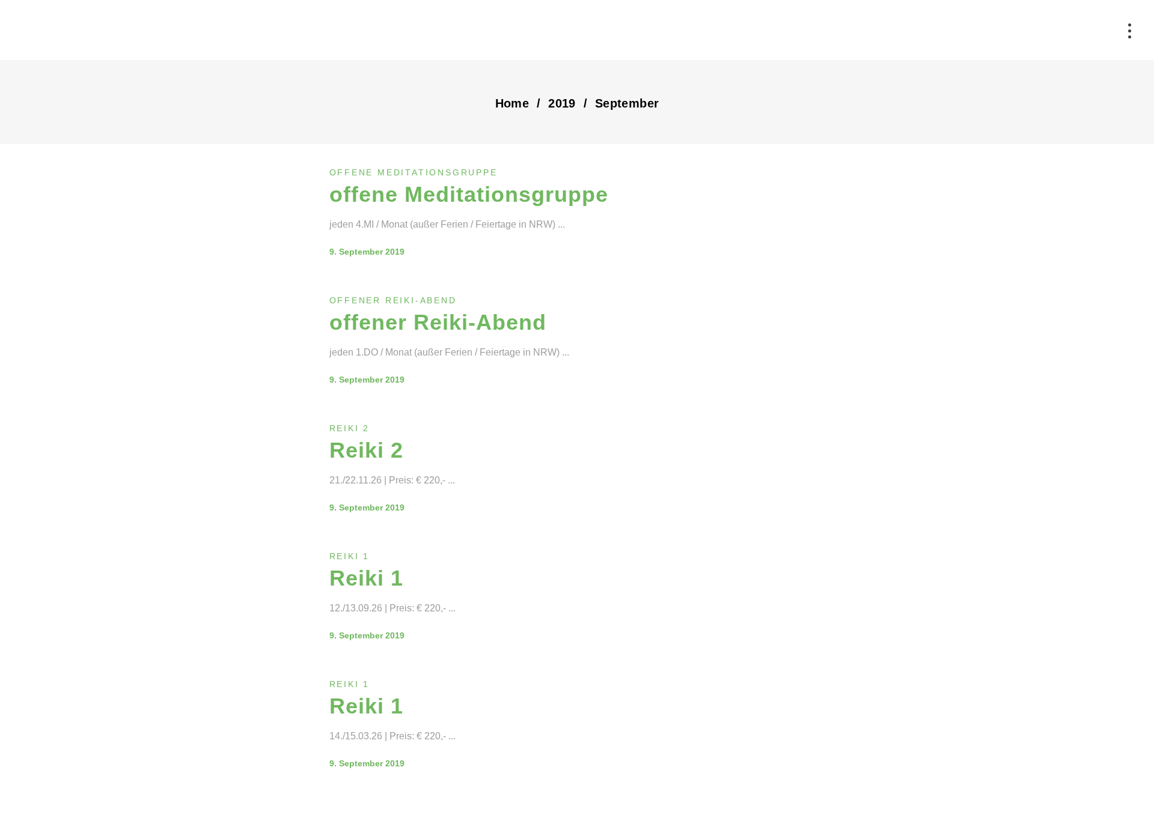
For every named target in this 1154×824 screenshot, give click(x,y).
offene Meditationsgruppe (413, 172)
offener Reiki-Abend (393, 300)
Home (512, 103)
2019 (562, 103)
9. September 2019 (367, 251)
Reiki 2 (349, 428)
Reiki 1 (349, 556)
